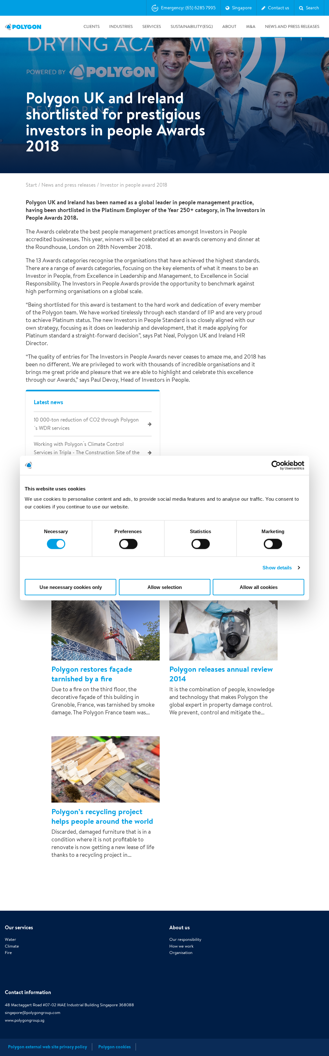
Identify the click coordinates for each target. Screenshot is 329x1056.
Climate (12, 946)
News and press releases (292, 26)
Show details (277, 567)
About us (179, 927)
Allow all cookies (259, 587)
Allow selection (164, 587)
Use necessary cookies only (71, 587)
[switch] (128, 548)
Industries (121, 26)
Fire (8, 952)
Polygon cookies (114, 1046)
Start (31, 185)
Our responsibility (185, 939)
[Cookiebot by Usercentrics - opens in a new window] (276, 465)
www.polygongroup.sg (24, 1020)
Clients (92, 26)
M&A (250, 26)
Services (151, 26)
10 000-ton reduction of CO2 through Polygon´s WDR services (86, 423)
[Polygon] (23, 26)
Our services (19, 927)
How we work (181, 946)
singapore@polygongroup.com (32, 1012)
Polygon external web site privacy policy (47, 1046)
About (229, 26)
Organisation (180, 952)
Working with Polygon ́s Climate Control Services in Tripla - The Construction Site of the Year (86, 452)
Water (10, 939)
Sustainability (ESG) (192, 26)
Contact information (28, 992)
